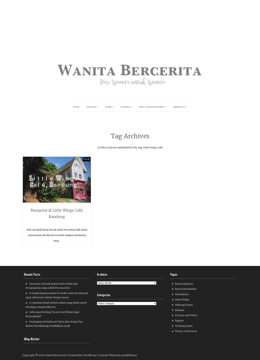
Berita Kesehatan (185, 289)
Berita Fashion (184, 283)
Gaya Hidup (182, 299)
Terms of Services (186, 331)
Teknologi (179, 107)
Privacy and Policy (186, 315)
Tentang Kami (184, 325)
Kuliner (179, 310)
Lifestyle (91, 107)
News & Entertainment (151, 107)
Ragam (179, 320)
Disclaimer (182, 294)
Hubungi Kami (184, 304)
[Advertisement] (107, 25)
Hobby (108, 107)
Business (125, 107)
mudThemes (129, 355)
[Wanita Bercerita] (130, 88)
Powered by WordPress (82, 355)
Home (76, 107)
